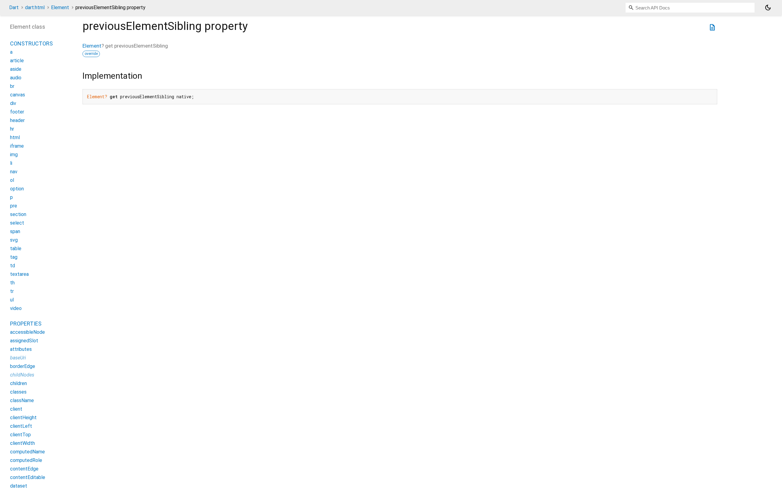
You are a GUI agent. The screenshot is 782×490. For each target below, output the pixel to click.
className (22, 400)
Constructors (31, 43)
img (14, 154)
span (15, 231)
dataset (18, 486)
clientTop (20, 435)
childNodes (22, 375)
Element (60, 7)
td (12, 265)
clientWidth (22, 443)
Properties (26, 323)
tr (12, 291)
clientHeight (23, 417)
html (15, 137)
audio (15, 78)
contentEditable (27, 477)
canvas (17, 95)
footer (17, 112)
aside (15, 69)
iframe (17, 146)
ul (12, 300)
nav (13, 172)
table (15, 248)
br (12, 86)
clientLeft (21, 426)
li (11, 163)
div (13, 103)
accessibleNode (27, 332)
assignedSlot (24, 341)
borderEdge (22, 366)
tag (13, 257)
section (18, 214)
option (17, 189)
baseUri (18, 358)
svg (14, 240)
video (16, 308)
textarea (19, 274)
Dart (14, 7)
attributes (21, 349)
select (17, 223)
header (17, 120)
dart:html (35, 7)
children (18, 383)
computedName (27, 452)
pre (13, 206)
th (12, 283)
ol (12, 180)
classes (18, 392)
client (16, 409)
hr (12, 129)
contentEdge (24, 469)
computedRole (26, 460)
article (17, 60)
